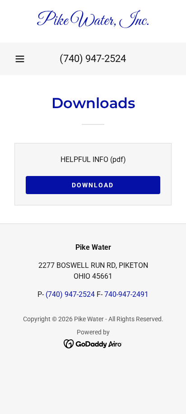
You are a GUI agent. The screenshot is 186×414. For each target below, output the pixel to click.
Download (93, 185)
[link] (93, 21)
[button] (20, 59)
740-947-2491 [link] (126, 294)
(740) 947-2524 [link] (93, 58)
